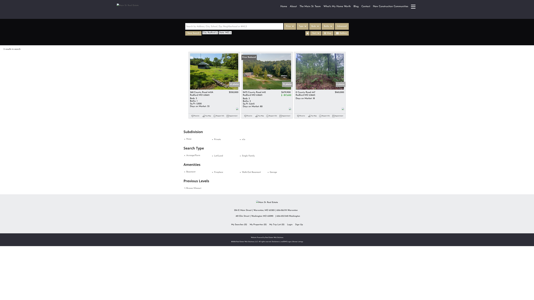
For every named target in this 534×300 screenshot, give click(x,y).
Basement (190, 172)
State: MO (224, 33)
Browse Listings (298, 241)
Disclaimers (276, 241)
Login (289, 225)
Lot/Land (218, 156)
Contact (365, 6)
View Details (214, 72)
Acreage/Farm (193, 155)
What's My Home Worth (337, 6)
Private (217, 139)
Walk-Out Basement (251, 172)
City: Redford (209, 33)
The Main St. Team (310, 6)
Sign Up (299, 225)
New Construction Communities (390, 6)
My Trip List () (276, 225)
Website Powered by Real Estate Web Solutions (267, 237)
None (188, 139)
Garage (273, 172)
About (293, 6)
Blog (356, 6)
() (239, 225)
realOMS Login (286, 241)
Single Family (248, 156)
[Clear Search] (307, 33)
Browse (193, 188)
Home (283, 6)
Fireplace (218, 172)
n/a (243, 139)
